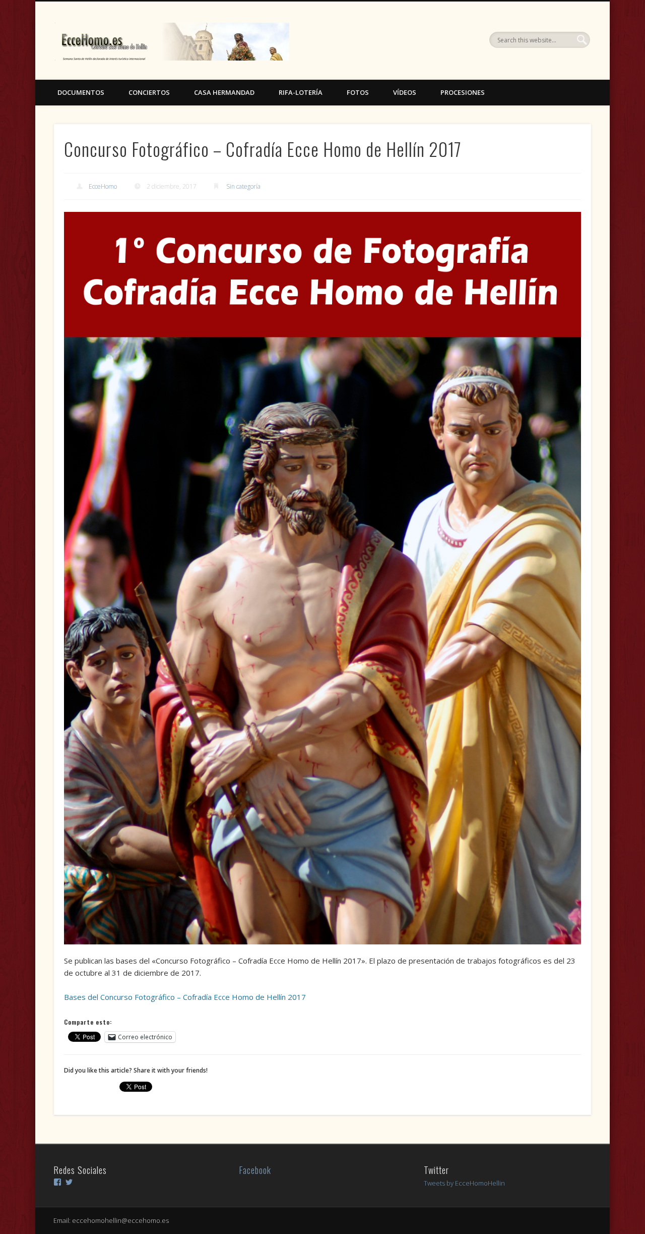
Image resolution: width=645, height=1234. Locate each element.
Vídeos (404, 92)
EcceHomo (103, 186)
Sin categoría (243, 186)
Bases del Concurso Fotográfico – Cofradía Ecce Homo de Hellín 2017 (185, 997)
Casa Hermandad (224, 92)
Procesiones (462, 92)
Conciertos (149, 92)
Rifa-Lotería (300, 92)
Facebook (255, 1169)
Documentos (80, 92)
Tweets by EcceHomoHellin (464, 1183)
